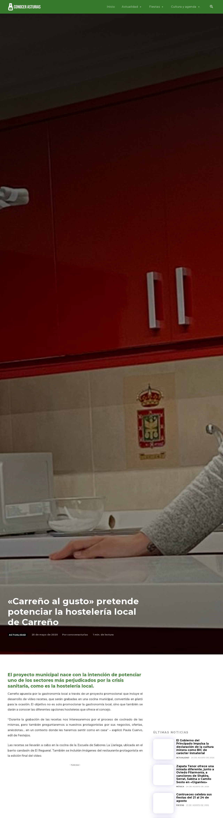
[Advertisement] (75, 791)
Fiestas (180, 805)
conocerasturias (77, 634)
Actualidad (17, 635)
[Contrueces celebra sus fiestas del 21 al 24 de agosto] (163, 803)
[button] (211, 7)
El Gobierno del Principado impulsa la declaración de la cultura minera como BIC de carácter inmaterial (195, 747)
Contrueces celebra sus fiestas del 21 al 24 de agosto (194, 797)
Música (180, 786)
